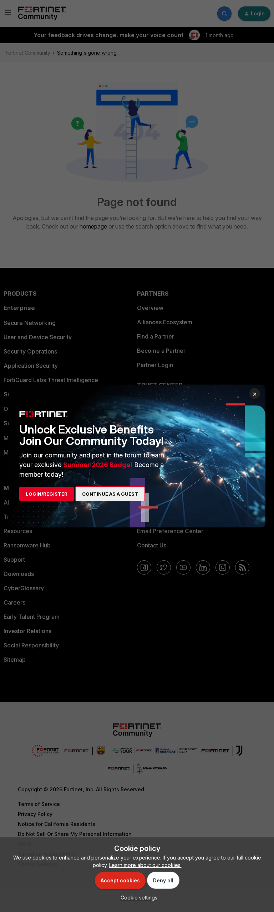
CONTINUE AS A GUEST (110, 494)
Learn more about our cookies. (145, 865)
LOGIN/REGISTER (46, 494)
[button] (137, 898)
